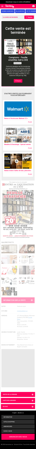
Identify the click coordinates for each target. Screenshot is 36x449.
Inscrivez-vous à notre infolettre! (18, 2)
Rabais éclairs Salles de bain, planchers (17, 170)
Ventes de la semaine (10, 394)
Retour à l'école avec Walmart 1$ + (16, 118)
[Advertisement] (18, 368)
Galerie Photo (7, 242)
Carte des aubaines (9, 400)
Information (7, 417)
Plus (30, 122)
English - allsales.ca (18, 413)
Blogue (5, 406)
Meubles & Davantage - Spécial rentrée (17, 144)
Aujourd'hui (20, 11)
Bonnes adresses (8, 11)
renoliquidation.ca (22, 311)
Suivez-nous (7, 431)
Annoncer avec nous (18, 437)
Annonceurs (7, 426)
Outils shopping (9, 422)
